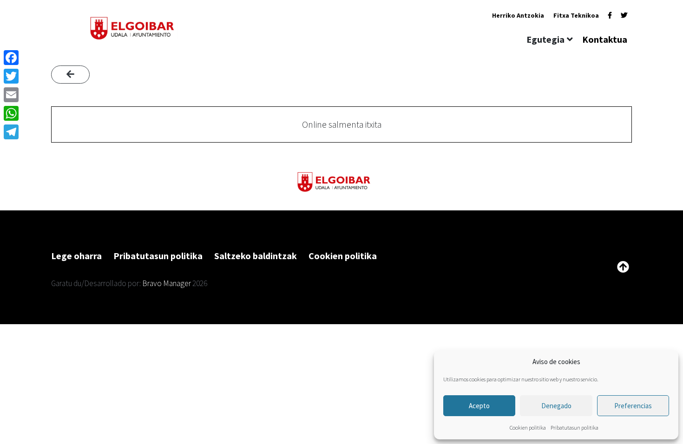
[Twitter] (624, 15)
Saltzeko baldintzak (255, 255)
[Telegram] (11, 132)
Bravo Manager (166, 283)
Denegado (556, 405)
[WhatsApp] (11, 113)
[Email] (11, 94)
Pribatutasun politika (574, 427)
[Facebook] (609, 15)
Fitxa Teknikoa (576, 15)
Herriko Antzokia (518, 15)
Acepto (479, 405)
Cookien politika (528, 427)
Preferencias (633, 405)
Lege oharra (76, 255)
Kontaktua (604, 39)
